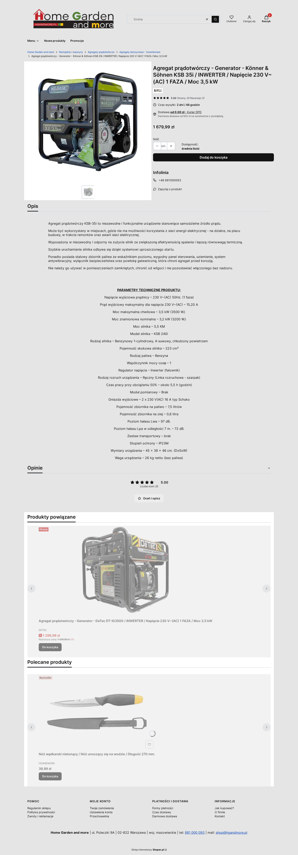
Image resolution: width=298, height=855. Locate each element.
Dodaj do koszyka (213, 157)
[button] (215, 19)
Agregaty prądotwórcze (101, 52)
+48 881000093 (170, 180)
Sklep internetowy (147, 849)
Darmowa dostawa (164, 816)
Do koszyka (50, 647)
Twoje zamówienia (102, 808)
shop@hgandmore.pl (231, 832)
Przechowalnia (99, 816)
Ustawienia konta (101, 812)
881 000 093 (195, 832)
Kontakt (220, 816)
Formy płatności (162, 808)
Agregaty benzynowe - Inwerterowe (139, 52)
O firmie (220, 812)
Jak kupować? (224, 808)
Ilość (156, 139)
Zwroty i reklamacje (40, 816)
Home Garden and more (40, 52)
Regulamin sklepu (39, 808)
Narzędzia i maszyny (71, 52)
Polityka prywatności (41, 812)
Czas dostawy (161, 812)
